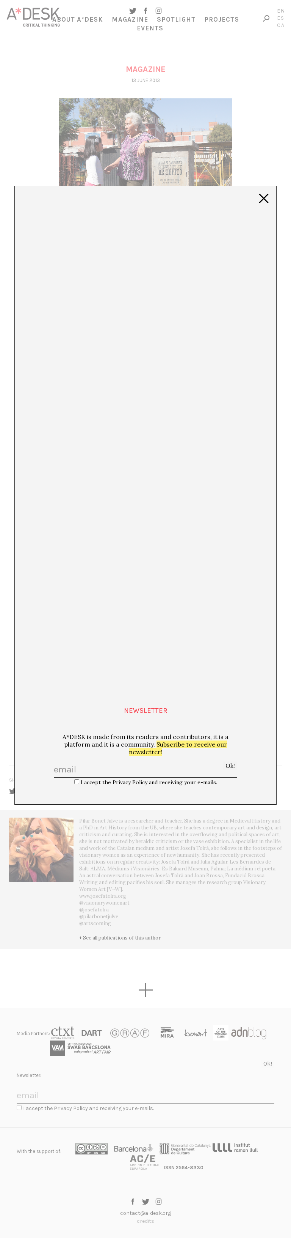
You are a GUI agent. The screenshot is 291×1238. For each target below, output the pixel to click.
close (264, 199)
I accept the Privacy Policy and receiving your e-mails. (149, 782)
